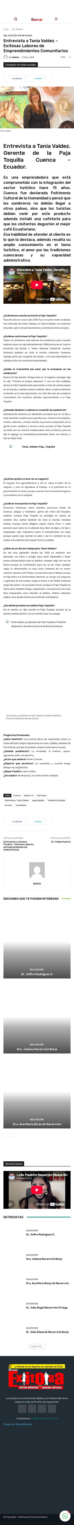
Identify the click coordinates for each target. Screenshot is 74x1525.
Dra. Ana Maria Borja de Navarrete (37, 1124)
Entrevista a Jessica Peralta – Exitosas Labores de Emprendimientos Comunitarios (18, 845)
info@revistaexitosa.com (44, 1418)
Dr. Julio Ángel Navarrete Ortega (47, 1307)
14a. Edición (17, 29)
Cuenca (16, 795)
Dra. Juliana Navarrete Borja (37, 1049)
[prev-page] (5, 1135)
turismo (8, 805)
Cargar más (36, 1346)
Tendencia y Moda (56, 800)
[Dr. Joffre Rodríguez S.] (37, 941)
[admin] (6, 57)
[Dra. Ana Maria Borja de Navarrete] (37, 1091)
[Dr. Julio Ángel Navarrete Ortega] (13, 1306)
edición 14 (28, 795)
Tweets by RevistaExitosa (17, 1424)
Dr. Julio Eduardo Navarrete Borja (47, 1332)
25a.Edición (37, 969)
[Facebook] (8, 1156)
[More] (49, 78)
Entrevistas (25, 35)
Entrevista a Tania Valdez (17, 800)
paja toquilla (38, 800)
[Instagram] (20, 1156)
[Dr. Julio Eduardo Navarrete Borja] (13, 1330)
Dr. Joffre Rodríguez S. (37, 974)
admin (15, 57)
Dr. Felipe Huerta (61, 841)
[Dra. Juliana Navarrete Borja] (37, 1016)
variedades (21, 805)
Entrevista (41, 795)
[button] (65, 1516)
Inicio (6, 29)
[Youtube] (43, 1156)
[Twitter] (32, 1156)
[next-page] (11, 1135)
